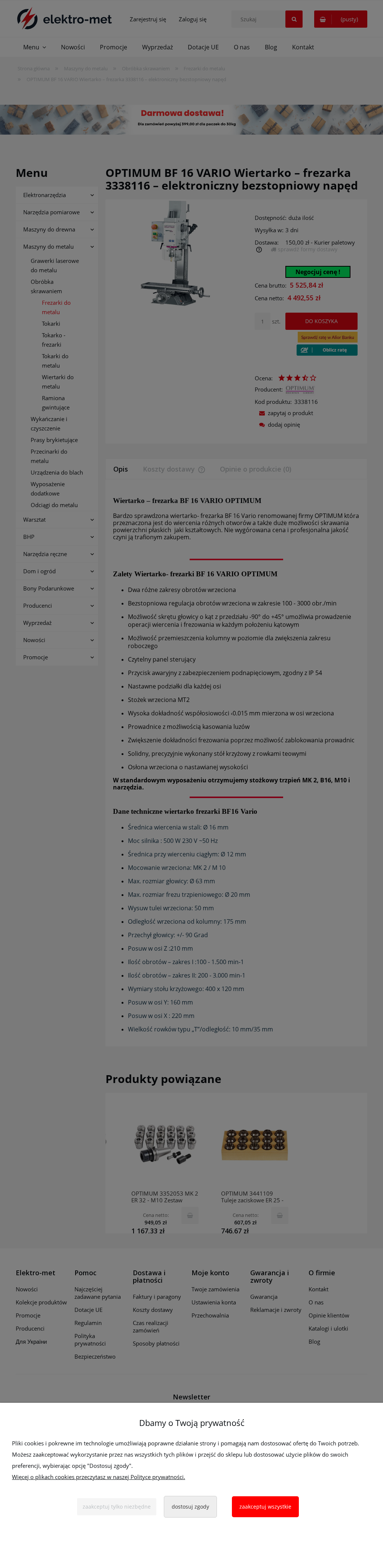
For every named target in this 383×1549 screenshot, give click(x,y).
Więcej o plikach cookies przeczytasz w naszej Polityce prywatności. (98, 1477)
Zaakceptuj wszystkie (265, 1506)
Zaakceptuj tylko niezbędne (117, 1506)
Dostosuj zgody (190, 1506)
